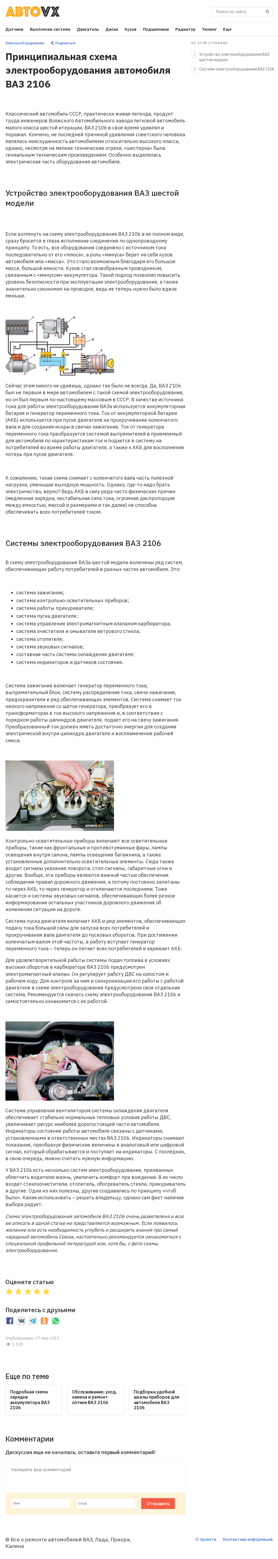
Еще (227, 29)
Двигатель (88, 29)
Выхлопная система (50, 29)
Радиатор (185, 29)
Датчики (14, 29)
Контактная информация (248, 1539)
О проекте (205, 1539)
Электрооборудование (24, 43)
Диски (111, 29)
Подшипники (156, 29)
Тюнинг (209, 29)
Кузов (131, 29)
